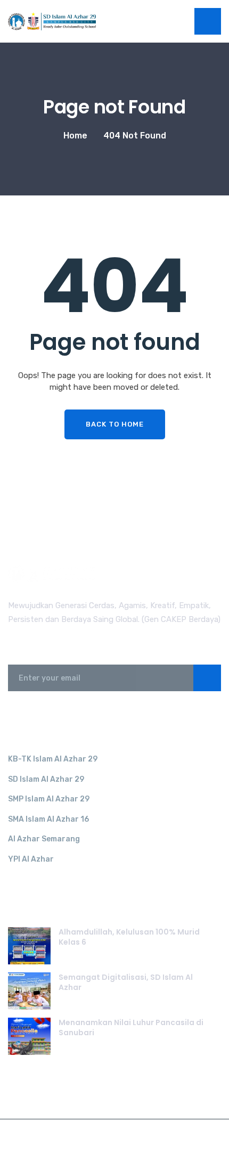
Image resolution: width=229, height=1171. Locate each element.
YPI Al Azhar (31, 859)
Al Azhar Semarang (44, 839)
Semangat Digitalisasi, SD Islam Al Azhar (126, 982)
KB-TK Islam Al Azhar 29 (52, 759)
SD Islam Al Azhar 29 (46, 779)
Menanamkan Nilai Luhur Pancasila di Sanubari (131, 1027)
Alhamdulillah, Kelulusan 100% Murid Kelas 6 (129, 937)
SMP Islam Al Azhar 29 (48, 799)
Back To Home (115, 424)
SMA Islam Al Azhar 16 (48, 819)
